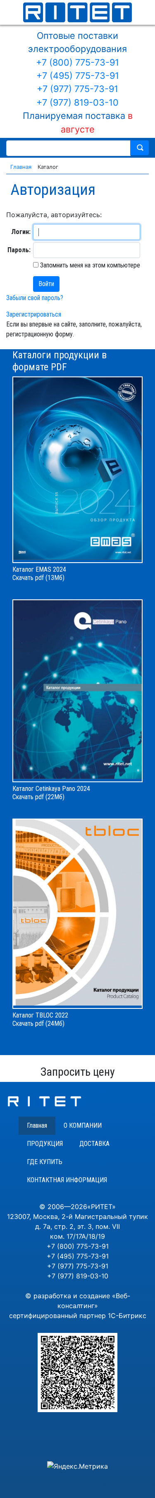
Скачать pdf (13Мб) (38, 578)
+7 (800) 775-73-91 (77, 62)
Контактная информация (67, 1180)
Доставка (94, 1144)
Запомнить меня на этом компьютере (89, 265)
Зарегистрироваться (33, 314)
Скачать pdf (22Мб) (38, 797)
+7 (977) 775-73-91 (77, 88)
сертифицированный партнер (57, 1315)
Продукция (45, 1144)
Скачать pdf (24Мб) (38, 1023)
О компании (83, 1125)
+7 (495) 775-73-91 (77, 75)
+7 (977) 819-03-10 (77, 102)
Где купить (44, 1162)
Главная (37, 1125)
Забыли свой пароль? (34, 298)
